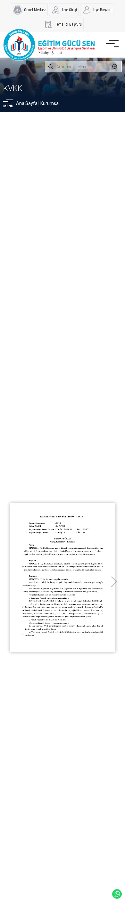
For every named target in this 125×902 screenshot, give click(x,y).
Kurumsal (50, 103)
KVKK (12, 88)
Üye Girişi (69, 10)
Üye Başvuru (103, 10)
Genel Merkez (35, 10)
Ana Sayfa (27, 103)
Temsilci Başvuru (68, 24)
